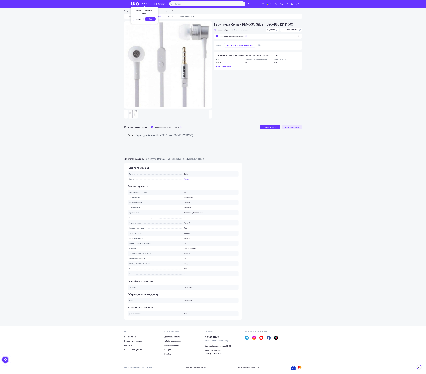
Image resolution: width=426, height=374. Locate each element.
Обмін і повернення (172, 341)
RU (263, 4)
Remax (186, 179)
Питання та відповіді (133, 350)
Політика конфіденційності (248, 367)
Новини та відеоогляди (133, 341)
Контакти (128, 345)
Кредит (167, 350)
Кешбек (167, 354)
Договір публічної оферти (196, 367)
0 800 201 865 (212, 337)
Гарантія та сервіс (172, 345)
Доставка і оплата (172, 337)
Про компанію (130, 337)
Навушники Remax (170, 11)
